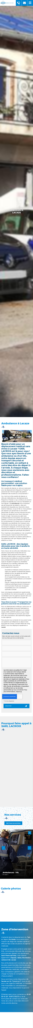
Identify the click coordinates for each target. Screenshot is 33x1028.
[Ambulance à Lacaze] (17, 436)
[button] (30, 3)
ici (21, 691)
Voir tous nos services (13, 823)
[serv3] (11, 910)
